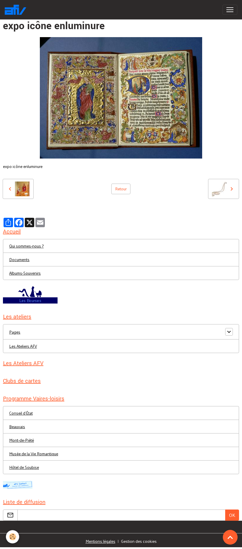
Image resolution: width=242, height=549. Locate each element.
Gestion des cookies (139, 541)
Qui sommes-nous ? (26, 246)
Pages (14, 332)
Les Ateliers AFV (23, 346)
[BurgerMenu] (230, 10)
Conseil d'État (21, 413)
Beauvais (17, 426)
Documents (19, 259)
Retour (121, 188)
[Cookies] (12, 536)
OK (232, 515)
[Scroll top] (230, 537)
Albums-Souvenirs (25, 273)
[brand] (17, 10)
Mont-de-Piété (21, 440)
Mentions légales (100, 541)
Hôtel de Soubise (24, 467)
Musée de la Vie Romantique (33, 453)
